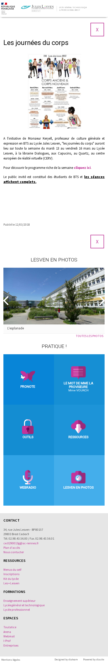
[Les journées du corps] (54, 91)
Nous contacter (13, 552)
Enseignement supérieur (19, 601)
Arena (7, 632)
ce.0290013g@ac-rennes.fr (21, 543)
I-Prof (6, 641)
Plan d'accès (11, 548)
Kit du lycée (11, 579)
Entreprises (10, 645)
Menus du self (12, 569)
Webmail (9, 636)
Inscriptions (11, 574)
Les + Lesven (11, 583)
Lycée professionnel (16, 609)
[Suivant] (101, 301)
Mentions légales (10, 659)
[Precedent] (6, 301)
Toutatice (9, 627)
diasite (100, 659)
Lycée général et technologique (24, 605)
